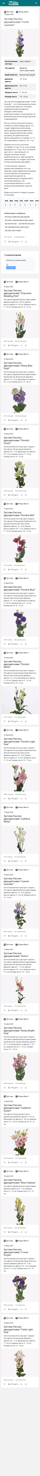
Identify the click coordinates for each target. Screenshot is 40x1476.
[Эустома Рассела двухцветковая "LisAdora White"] (20, 834)
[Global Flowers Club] (14, 3)
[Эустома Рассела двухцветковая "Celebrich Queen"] (20, 1129)
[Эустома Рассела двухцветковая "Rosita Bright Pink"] (20, 1053)
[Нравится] (6, 241)
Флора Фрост (23, 12)
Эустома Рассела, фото (27, 224)
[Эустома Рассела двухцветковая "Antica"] (20, 977)
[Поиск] (36, 3)
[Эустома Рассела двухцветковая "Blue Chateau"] (20, 1202)
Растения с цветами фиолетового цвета (19, 220)
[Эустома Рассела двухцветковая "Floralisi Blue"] (20, 611)
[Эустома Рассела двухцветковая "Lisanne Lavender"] (20, 903)
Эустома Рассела (11, 224)
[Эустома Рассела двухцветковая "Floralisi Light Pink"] (20, 764)
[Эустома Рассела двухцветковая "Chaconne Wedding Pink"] (20, 313)
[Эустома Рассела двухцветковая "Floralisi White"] (20, 687)
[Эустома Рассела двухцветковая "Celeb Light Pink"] (20, 1351)
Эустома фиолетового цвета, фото (17, 227)
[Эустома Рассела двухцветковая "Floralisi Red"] (20, 536)
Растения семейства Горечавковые (17, 217)
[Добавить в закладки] (27, 241)
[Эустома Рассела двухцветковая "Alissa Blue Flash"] (20, 387)
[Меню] (3, 3)
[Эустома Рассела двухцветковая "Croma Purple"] (20, 1275)
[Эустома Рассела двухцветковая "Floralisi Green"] (20, 462)
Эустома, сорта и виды (13, 230)
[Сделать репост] (23, 241)
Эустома (9, 12)
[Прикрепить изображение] (7, 264)
